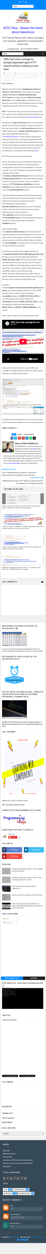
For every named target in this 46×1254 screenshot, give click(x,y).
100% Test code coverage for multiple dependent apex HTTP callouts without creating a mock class (23, 527)
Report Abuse (7, 1122)
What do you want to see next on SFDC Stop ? (18, 1163)
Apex (37, 73)
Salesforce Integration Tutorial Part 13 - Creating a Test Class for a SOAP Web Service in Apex (21, 568)
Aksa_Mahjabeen (15, 1214)
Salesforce (6, 80)
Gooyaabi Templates (37, 1237)
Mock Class (14, 78)
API (10, 75)
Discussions (7, 1166)
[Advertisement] (23, 950)
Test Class (14, 80)
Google (33, 449)
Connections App (14, 463)
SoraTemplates (14, 1237)
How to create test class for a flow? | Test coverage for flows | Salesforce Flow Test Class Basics (21, 507)
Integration (6, 78)
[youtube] (26, 2)
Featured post (12, 978)
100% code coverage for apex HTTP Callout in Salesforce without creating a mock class (21, 548)
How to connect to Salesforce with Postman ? (27, 895)
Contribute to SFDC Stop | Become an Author (18, 1160)
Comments (9, 922)
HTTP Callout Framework (34, 75)
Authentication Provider (19, 75)
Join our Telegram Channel (28, 49)
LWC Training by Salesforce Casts (13, 805)
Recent (34, 978)
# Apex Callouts (29, 434)
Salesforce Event (24, 1193)
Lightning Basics (18, 1189)
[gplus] (24, 1240)
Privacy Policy (7, 1157)
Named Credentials (25, 78)
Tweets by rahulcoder (9, 1020)
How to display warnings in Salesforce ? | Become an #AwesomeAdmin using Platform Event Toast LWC (27, 906)
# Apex (19, 434)
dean (11, 1205)
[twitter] (20, 2)
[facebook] (23, 2)
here (26, 718)
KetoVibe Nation (15, 1223)
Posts (7, 919)
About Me (6, 1151)
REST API (34, 78)
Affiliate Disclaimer (9, 1154)
